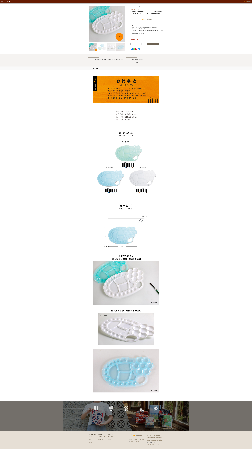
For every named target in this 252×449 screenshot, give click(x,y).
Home (131, 6)
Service (90, 442)
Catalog (90, 440)
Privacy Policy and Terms (152, 442)
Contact (109, 439)
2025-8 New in (143, 6)
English (137, 441)
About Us (90, 436)
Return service (111, 436)
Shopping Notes (101, 436)
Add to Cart (153, 44)
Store (90, 439)
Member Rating (101, 437)
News (90, 437)
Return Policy (101, 439)
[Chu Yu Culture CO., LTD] (247, 1)
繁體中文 (133, 441)
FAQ (109, 437)
